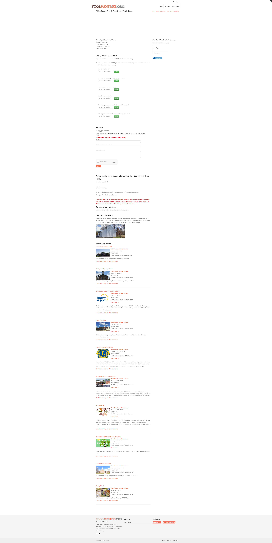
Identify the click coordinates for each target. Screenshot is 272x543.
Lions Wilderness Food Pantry (104, 347)
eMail (103, 144)
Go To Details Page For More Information (107, 261)
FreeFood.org (156, 522)
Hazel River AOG (101, 320)
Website (116, 302)
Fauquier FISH (100, 405)
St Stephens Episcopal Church (104, 269)
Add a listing (175, 6)
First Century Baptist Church (104, 246)
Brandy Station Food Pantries (173, 11)
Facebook (99, 534)
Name (99, 139)
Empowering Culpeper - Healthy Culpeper (108, 291)
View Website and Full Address (119, 249)
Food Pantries (108, 7)
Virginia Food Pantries (160, 11)
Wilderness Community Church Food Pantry (108, 436)
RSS (97, 534)
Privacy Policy (100, 531)
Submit (98, 166)
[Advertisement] (136, 24)
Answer (116, 71)
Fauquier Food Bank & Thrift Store (105, 376)
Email (112, 302)
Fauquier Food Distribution (103, 463)
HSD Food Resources (169, 522)
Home (160, 6)
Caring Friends (100, 486)
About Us (167, 6)
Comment (100, 150)
